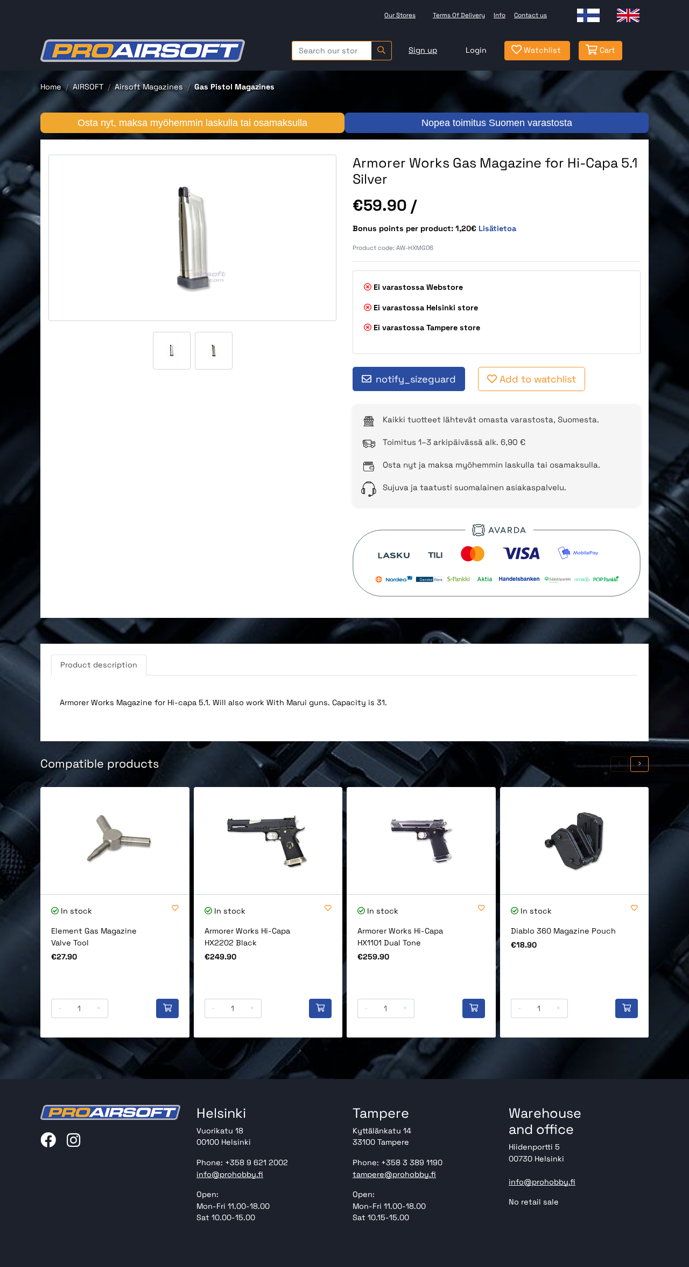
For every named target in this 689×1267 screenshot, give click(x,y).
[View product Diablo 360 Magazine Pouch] (574, 840)
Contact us (530, 15)
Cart (606, 50)
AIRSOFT (88, 87)
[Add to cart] (167, 1008)
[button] (619, 764)
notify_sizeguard (416, 379)
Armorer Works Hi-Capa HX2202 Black (247, 937)
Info (499, 15)
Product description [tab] (98, 665)
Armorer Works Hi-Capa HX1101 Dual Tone (400, 937)
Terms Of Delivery (459, 15)
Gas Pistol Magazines (234, 87)
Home (50, 87)
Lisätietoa (497, 228)
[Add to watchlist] (175, 908)
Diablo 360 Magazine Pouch (563, 931)
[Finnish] (588, 15)
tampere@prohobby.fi (394, 1174)
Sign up (423, 50)
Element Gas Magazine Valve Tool (94, 937)
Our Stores (400, 15)
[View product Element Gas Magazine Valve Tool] (115, 840)
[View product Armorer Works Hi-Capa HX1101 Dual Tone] (421, 840)
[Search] (381, 50)
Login (476, 50)
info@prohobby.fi (229, 1174)
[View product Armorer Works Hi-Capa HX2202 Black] (268, 840)
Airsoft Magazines (149, 87)
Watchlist (541, 50)
